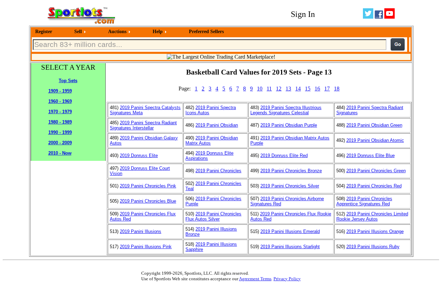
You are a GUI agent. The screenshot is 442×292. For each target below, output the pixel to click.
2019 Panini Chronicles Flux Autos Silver (213, 216)
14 (298, 88)
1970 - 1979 (60, 111)
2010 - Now (59, 153)
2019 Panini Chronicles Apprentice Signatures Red (364, 201)
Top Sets (68, 80)
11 (269, 88)
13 (288, 88)
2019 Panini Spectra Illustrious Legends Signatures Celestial (285, 110)
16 (317, 88)
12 (278, 88)
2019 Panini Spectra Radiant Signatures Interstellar (143, 125)
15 (307, 88)
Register (43, 31)
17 (327, 88)
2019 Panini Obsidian (216, 125)
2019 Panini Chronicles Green (376, 170)
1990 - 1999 (60, 132)
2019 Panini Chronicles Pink (148, 185)
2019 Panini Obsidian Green (374, 125)
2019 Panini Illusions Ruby (373, 246)
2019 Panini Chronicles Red (374, 185)
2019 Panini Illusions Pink (146, 246)
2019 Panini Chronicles (218, 170)
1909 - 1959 (60, 91)
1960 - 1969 (60, 101)
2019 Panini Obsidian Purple (288, 125)
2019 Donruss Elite (139, 155)
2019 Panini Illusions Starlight (290, 246)
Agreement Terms (255, 278)
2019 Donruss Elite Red (284, 155)
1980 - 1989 (60, 122)
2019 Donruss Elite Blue (370, 155)
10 (259, 88)
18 (336, 88)
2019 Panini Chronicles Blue (148, 201)
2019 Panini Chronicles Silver (289, 185)
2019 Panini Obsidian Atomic (375, 140)
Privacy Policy (287, 278)
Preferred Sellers (206, 31)
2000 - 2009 (60, 142)
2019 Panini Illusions (140, 231)
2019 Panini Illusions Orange (375, 231)
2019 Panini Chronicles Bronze (291, 170)
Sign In (303, 14)
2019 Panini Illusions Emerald (290, 231)
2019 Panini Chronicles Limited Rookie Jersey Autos (372, 216)
